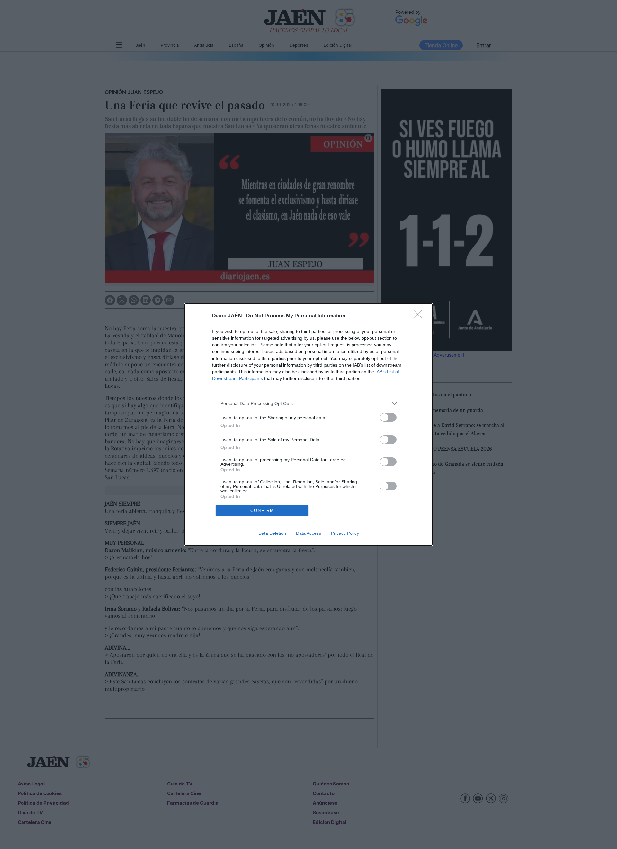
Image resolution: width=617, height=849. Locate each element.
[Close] (420, 316)
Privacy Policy (345, 533)
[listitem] (308, 403)
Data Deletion (272, 533)
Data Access (308, 533)
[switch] (388, 417)
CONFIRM (262, 510)
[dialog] (308, 424)
